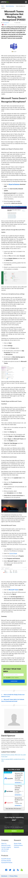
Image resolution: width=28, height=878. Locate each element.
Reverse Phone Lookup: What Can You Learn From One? (13, 755)
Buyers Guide (17, 843)
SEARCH (14, 831)
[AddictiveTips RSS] (18, 870)
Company (4, 840)
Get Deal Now (18, 782)
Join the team (5, 849)
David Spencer (6, 22)
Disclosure (4, 876)
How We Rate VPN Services (13, 808)
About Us (3, 843)
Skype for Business (14, 184)
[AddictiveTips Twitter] (10, 870)
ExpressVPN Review (6, 862)
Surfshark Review (6, 860)
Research (17, 840)
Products (4, 855)
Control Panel (13, 553)
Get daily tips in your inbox (12, 670)
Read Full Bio (14, 731)
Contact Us (4, 851)
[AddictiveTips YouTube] (14, 870)
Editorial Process (5, 845)
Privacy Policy (13, 876)
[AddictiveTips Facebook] (6, 870)
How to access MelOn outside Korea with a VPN (13, 760)
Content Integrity (6, 847)
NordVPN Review (6, 858)
